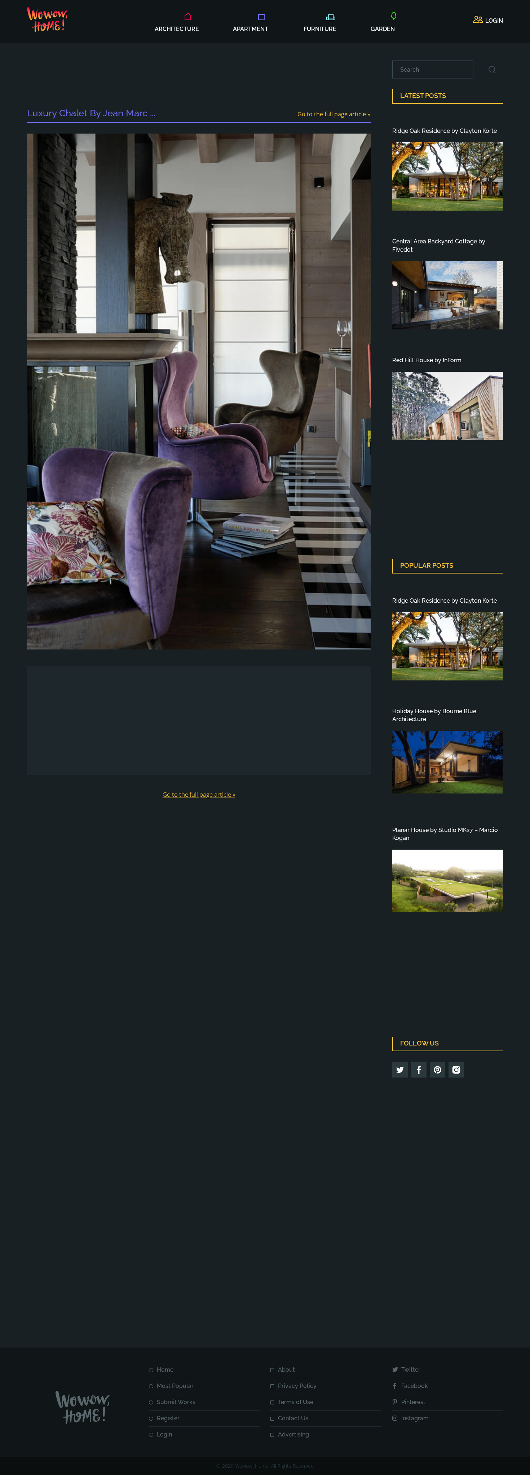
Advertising (293, 1434)
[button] (488, 21)
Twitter (410, 1369)
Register (168, 1418)
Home (165, 1369)
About (286, 1369)
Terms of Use (295, 1402)
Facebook (414, 1385)
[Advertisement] (198, 76)
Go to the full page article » (333, 114)
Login (164, 1434)
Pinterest (413, 1402)
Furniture (320, 29)
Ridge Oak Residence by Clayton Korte (444, 130)
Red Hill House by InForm (426, 360)
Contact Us (293, 1418)
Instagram (415, 1418)
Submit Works (176, 1402)
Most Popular (175, 1385)
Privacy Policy (297, 1385)
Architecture (177, 29)
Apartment (250, 29)
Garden (383, 29)
